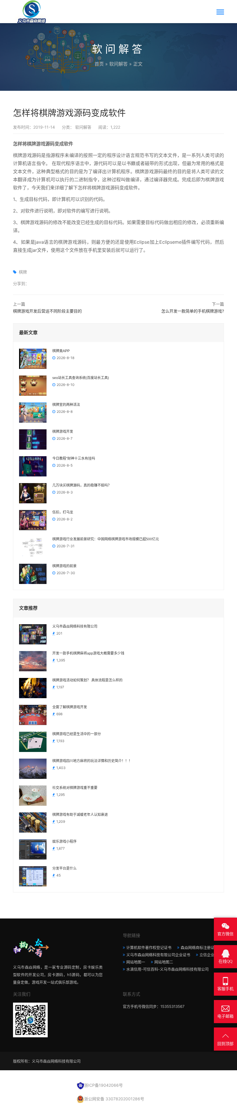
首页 (99, 64)
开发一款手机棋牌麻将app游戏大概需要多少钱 (88, 653)
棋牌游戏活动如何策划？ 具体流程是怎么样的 (87, 680)
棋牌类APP (61, 351)
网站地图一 (135, 962)
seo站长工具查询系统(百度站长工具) (80, 378)
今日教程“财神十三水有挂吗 (73, 458)
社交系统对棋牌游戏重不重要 (74, 788)
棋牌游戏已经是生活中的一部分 (76, 734)
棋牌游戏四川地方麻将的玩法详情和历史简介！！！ (92, 761)
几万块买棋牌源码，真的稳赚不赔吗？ (81, 485)
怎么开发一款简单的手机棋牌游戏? (192, 310)
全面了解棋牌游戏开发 (69, 707)
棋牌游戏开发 (62, 432)
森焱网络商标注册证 (197, 947)
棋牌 (23, 271)
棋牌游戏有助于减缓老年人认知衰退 (80, 815)
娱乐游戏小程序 (64, 842)
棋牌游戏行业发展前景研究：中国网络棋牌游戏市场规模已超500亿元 (105, 539)
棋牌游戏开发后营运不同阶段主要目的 (47, 310)
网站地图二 (163, 962)
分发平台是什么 (64, 868)
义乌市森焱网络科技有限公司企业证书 (158, 954)
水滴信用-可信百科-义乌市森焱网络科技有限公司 (167, 969)
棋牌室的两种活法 (66, 405)
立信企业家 (208, 954)
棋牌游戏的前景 (64, 566)
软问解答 (118, 64)
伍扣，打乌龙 (62, 512)
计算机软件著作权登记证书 (148, 947)
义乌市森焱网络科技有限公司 (74, 626)
